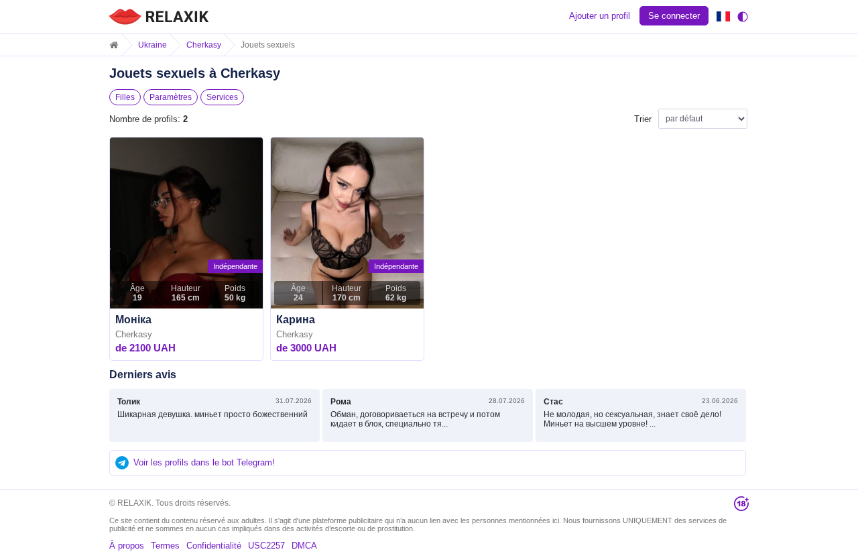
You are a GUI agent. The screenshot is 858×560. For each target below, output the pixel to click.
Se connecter (674, 16)
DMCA (304, 546)
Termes (165, 546)
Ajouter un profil (599, 16)
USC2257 (266, 546)
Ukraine (152, 45)
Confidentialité (213, 546)
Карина (295, 319)
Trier (643, 119)
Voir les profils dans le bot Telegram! (204, 462)
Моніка (133, 319)
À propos (126, 546)
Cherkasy (203, 45)
